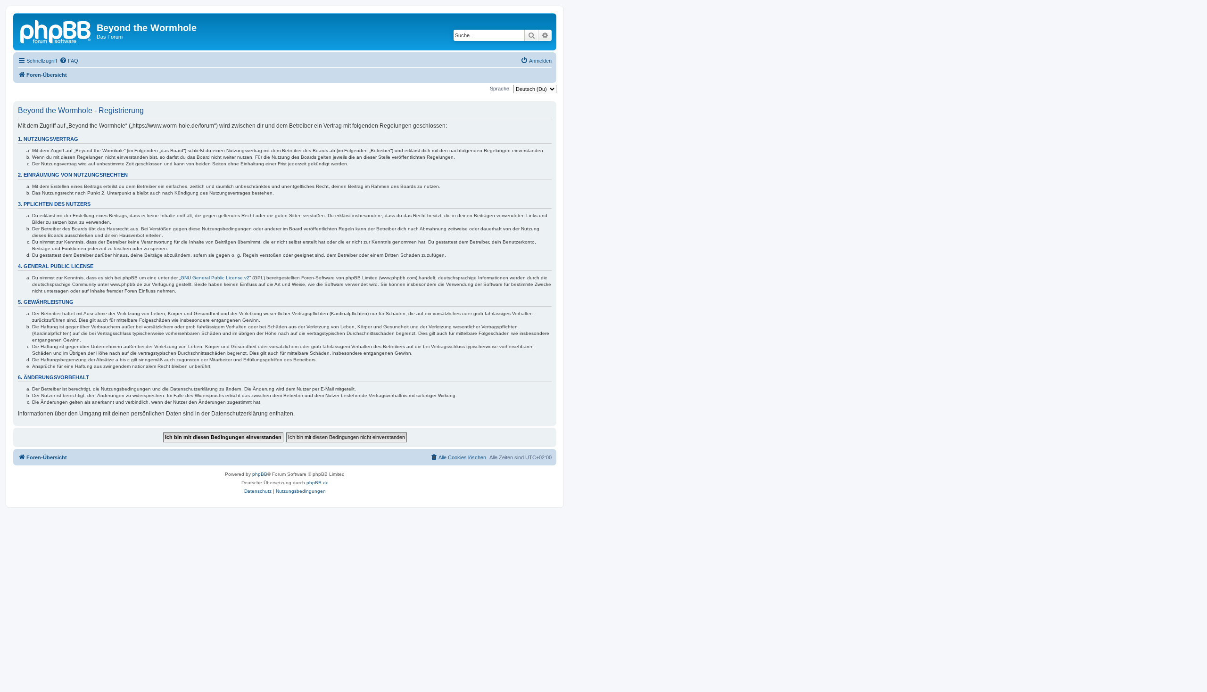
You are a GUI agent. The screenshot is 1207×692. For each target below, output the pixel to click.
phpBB (259, 474)
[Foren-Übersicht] (56, 31)
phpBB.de (317, 482)
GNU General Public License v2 (215, 277)
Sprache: (500, 88)
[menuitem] (68, 60)
